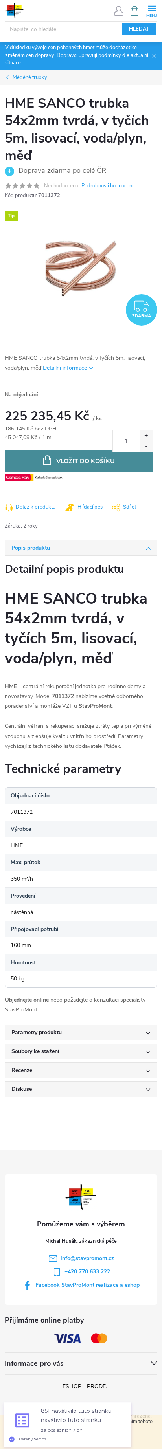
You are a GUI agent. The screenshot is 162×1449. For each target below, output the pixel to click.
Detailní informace (65, 368)
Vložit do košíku (85, 461)
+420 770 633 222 (87, 1271)
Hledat (139, 29)
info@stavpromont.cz (87, 1258)
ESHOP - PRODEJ (85, 1386)
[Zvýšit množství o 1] (146, 435)
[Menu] (151, 10)
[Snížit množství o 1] (146, 446)
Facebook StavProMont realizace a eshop (87, 1285)
